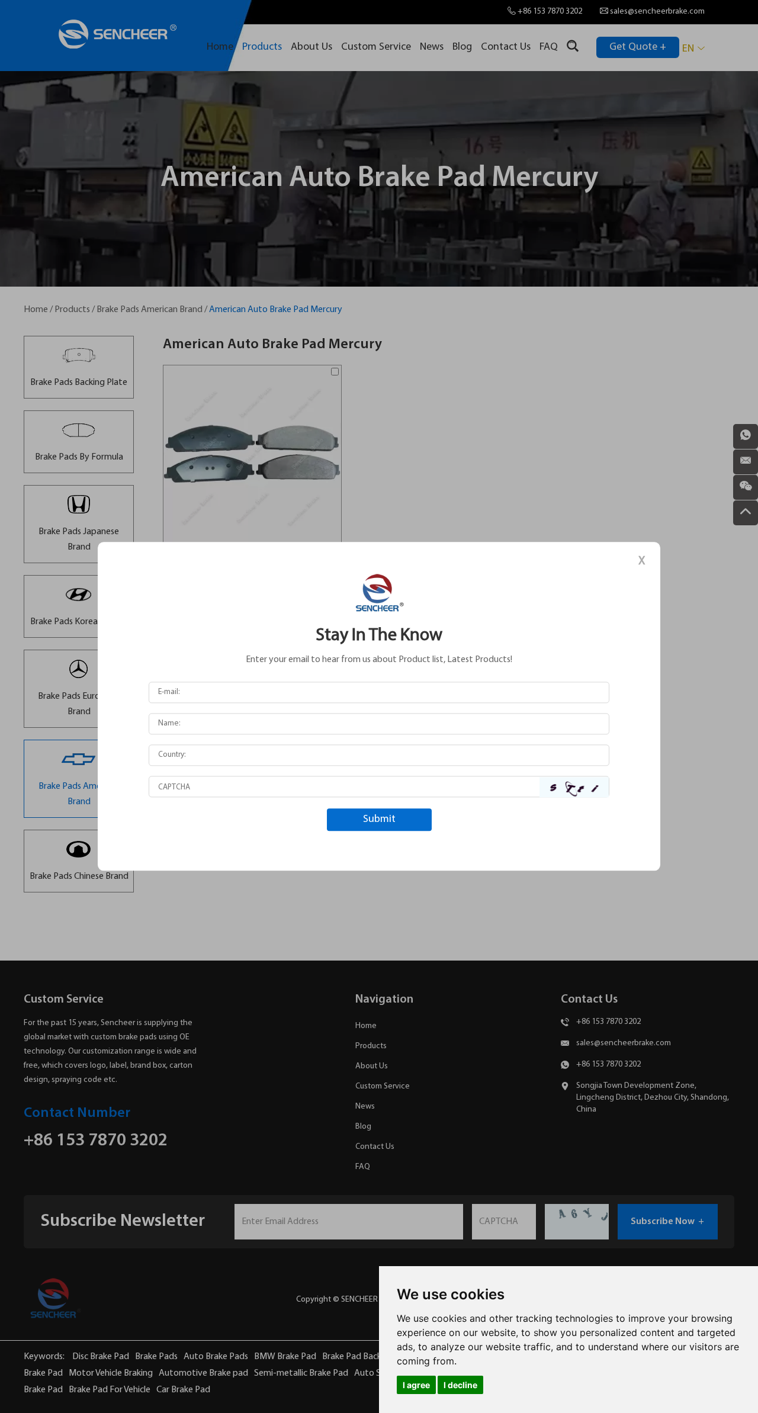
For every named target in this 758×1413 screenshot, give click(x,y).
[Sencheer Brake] (379, 592)
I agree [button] (416, 1385)
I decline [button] (460, 1385)
